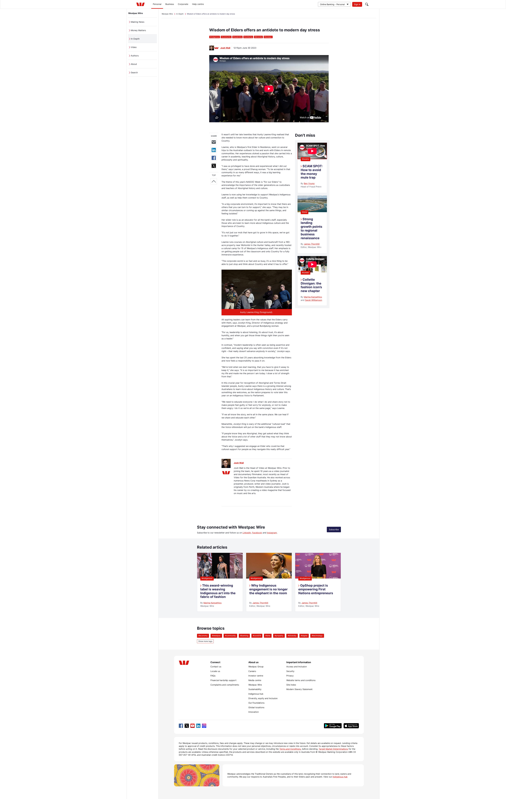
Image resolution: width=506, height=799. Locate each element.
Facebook (257, 532)
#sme (304, 212)
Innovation (253, 712)
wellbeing (248, 37)
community (226, 37)
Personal (157, 4)
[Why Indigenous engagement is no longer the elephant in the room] (269, 577)
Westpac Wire (135, 13)
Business (169, 4)
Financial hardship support (223, 680)
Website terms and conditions (300, 680)
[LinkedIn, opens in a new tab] (198, 726)
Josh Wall (225, 48)
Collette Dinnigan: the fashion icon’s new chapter (311, 285)
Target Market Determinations (333, 749)
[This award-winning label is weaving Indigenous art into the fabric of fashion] (220, 577)
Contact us (215, 666)
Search (134, 72)
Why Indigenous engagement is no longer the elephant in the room (268, 589)
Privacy (290, 675)
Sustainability (254, 689)
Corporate (183, 4)
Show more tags (205, 641)
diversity (258, 37)
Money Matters (138, 30)
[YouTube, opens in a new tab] (192, 726)
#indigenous (207, 578)
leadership (237, 37)
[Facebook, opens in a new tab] (181, 726)
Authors (135, 55)
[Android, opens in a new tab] (333, 725)
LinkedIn (247, 532)
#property (279, 635)
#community (230, 635)
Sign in (357, 4)
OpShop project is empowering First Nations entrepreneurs (315, 589)
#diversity (292, 635)
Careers (252, 671)
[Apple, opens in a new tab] (351, 725)
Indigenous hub (255, 694)
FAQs (212, 675)
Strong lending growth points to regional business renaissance (311, 228)
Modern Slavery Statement (299, 689)
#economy (203, 635)
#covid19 (257, 635)
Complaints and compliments (224, 684)
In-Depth (135, 38)
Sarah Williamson (313, 300)
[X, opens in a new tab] (187, 726)
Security (290, 671)
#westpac (216, 635)
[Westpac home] (140, 4)
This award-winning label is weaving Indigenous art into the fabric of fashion (217, 591)
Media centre (254, 680)
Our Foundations (256, 702)
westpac (268, 37)
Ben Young (309, 183)
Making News (137, 22)
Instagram (272, 532)
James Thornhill (312, 244)
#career (305, 272)
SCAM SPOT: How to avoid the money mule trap (312, 171)
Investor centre (255, 675)
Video (134, 47)
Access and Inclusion (296, 666)
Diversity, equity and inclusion (263, 698)
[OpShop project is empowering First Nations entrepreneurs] (318, 577)
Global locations (256, 707)
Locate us (215, 671)
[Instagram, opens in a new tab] (204, 726)
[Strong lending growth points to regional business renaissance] (312, 211)
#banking (244, 635)
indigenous (214, 37)
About (134, 64)
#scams (305, 159)
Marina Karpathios (313, 297)
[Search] (367, 4)
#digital (304, 635)
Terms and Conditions (290, 749)
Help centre (198, 4)
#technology (317, 635)
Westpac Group (256, 666)
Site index (291, 684)
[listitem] (219, 582)
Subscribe (334, 529)
